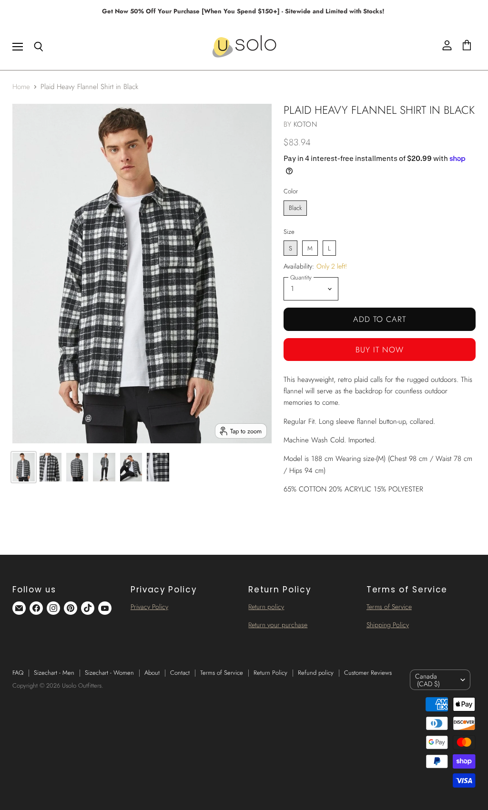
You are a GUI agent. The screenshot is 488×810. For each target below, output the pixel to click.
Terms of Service (389, 606)
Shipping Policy (387, 625)
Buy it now (380, 349)
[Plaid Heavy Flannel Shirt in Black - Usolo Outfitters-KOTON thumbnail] (23, 467)
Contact (180, 672)
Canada (427, 680)
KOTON (305, 124)
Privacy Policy (149, 606)
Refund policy (316, 672)
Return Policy (270, 672)
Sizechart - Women (109, 672)
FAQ (17, 672)
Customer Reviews (368, 672)
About (152, 672)
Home (21, 87)
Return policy (266, 606)
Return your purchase (277, 625)
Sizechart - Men (54, 672)
